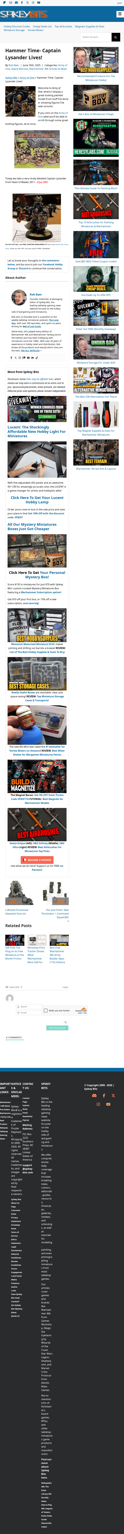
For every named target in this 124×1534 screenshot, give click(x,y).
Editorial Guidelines (16, 1256)
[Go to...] (120, 14)
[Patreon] (24, 357)
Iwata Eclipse (18, 843)
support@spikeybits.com (28, 1168)
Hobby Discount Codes (17, 26)
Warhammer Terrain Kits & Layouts (96, 468)
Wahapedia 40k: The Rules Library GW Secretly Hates (46, 1492)
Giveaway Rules (15, 1227)
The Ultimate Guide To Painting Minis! (96, 188)
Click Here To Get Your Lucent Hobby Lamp (37, 499)
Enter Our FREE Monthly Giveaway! (96, 329)
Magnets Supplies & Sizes (89, 26)
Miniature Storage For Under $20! (96, 362)
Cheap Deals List (42, 26)
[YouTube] (108, 1104)
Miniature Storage (14, 30)
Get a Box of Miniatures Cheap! (96, 114)
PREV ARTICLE (14, 901)
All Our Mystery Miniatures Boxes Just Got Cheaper (32, 526)
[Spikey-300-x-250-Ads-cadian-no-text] (37, 132)
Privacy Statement (16, 1219)
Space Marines (19, 69)
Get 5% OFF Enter (45, 795)
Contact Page (26, 1100)
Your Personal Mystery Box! (45, 574)
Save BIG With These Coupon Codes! (96, 261)
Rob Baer (14, 65)
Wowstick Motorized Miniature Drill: (33, 644)
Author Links (14, 1289)
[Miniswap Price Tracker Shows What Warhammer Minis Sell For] (37, 936)
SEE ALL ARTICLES (30, 350)
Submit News (26, 1107)
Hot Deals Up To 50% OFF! (96, 295)
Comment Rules (15, 1212)
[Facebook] (11, 357)
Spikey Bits (11, 77)
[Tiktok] (36, 357)
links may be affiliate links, (40, 379)
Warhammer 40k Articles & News (48, 69)
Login (65, 987)
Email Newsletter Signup (28, 1116)
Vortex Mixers (36, 30)
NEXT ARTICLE (60, 901)
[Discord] (32, 357)
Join (119, 3)
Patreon (4, 2)
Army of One (27, 77)
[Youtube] (28, 357)
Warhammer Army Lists (5, 1115)
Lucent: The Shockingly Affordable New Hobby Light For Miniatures (37, 431)
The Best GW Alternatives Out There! (96, 396)
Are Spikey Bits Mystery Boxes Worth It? (16, 1310)
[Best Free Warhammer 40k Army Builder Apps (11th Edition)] (59, 936)
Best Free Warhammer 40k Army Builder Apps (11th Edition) (57, 955)
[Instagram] (19, 357)
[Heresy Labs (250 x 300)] (96, 120)
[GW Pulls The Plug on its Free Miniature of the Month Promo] (14, 936)
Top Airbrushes (63, 26)
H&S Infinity (40, 843)
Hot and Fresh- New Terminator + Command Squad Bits (55, 913)
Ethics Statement (16, 1241)
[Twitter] (15, 357)
